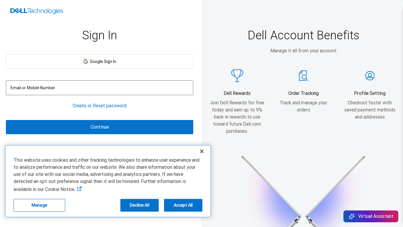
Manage (39, 205)
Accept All (183, 205)
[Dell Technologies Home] (36, 12)
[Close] (201, 151)
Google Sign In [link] (102, 61)
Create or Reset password (100, 105)
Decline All (139, 205)
